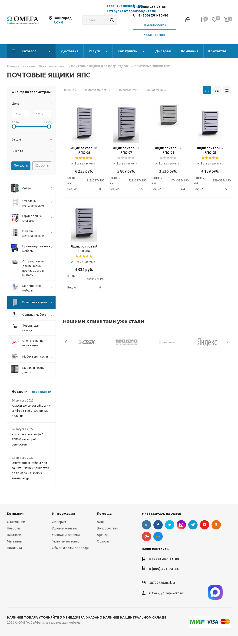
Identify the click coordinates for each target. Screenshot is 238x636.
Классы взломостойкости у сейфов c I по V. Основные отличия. (31, 410)
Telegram (193, 524)
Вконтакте (146, 524)
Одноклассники (216, 524)
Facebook (158, 524)
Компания (15, 513)
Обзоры (103, 541)
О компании (16, 522)
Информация (63, 513)
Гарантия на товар (65, 541)
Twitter (169, 524)
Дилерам (59, 522)
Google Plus (146, 536)
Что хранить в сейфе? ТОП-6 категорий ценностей (27, 439)
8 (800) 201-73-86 (153, 15)
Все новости (41, 392)
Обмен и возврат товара (70, 548)
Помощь (104, 513)
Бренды (103, 535)
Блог (100, 522)
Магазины (14, 541)
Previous (66, 341)
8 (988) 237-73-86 (164, 559)
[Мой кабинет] (187, 20)
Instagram (181, 524)
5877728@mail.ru (162, 583)
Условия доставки (66, 535)
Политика (14, 548)
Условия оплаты (64, 528)
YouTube (204, 524)
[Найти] (111, 20)
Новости (13, 528)
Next (227, 341)
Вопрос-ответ (108, 528)
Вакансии (14, 535)
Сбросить (42, 165)
